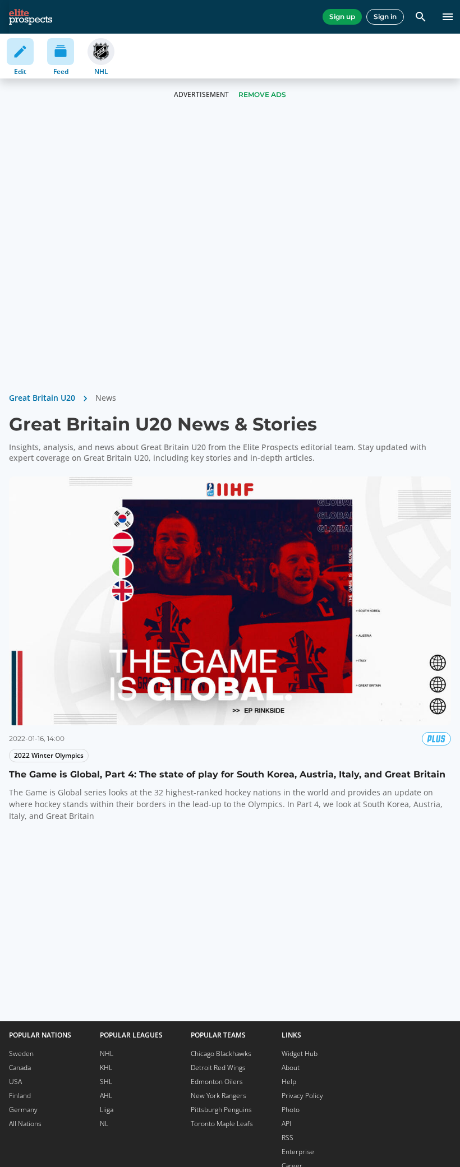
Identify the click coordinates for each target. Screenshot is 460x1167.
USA (15, 1081)
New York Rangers (218, 1095)
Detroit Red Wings (218, 1067)
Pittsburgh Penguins (221, 1109)
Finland (20, 1095)
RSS (287, 1137)
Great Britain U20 (42, 397)
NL (104, 1123)
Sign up (342, 16)
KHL (106, 1067)
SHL (106, 1081)
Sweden (21, 1053)
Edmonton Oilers (217, 1081)
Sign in (385, 16)
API (286, 1123)
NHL (106, 1053)
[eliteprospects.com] (30, 17)
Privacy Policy (302, 1095)
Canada (20, 1067)
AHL (106, 1095)
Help (289, 1081)
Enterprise (298, 1151)
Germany (23, 1109)
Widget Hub (300, 1053)
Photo (291, 1109)
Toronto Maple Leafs (222, 1123)
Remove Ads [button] (262, 94)
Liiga (106, 1109)
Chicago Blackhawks (221, 1053)
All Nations (25, 1123)
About (291, 1067)
